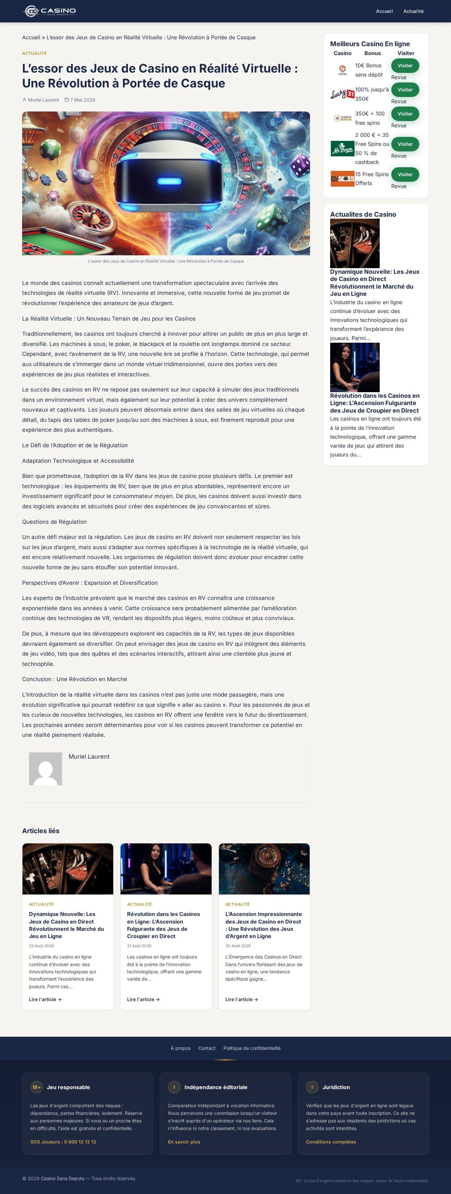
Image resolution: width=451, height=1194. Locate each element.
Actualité (413, 11)
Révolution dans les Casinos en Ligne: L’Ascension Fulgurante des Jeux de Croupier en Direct (375, 403)
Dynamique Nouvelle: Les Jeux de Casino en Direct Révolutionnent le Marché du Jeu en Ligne (374, 283)
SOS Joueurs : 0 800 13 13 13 (63, 1142)
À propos (181, 1048)
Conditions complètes (331, 1142)
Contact (207, 1048)
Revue (398, 77)
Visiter (405, 65)
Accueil (384, 11)
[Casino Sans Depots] (50, 11)
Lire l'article (45, 999)
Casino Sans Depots (62, 1178)
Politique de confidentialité (252, 1048)
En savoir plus (184, 1142)
